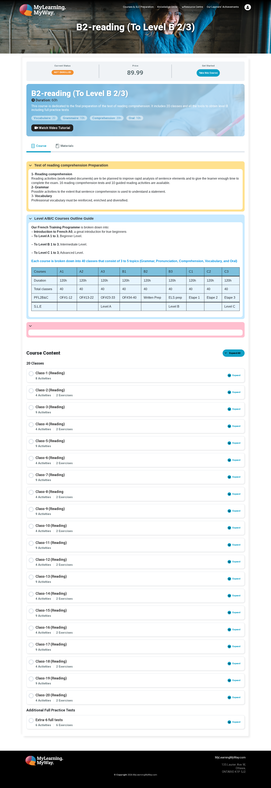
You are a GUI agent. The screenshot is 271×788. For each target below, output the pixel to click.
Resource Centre (193, 6)
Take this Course (208, 73)
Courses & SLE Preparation (138, 6)
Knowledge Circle (167, 6)
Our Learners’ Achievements (223, 6)
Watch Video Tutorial (54, 128)
